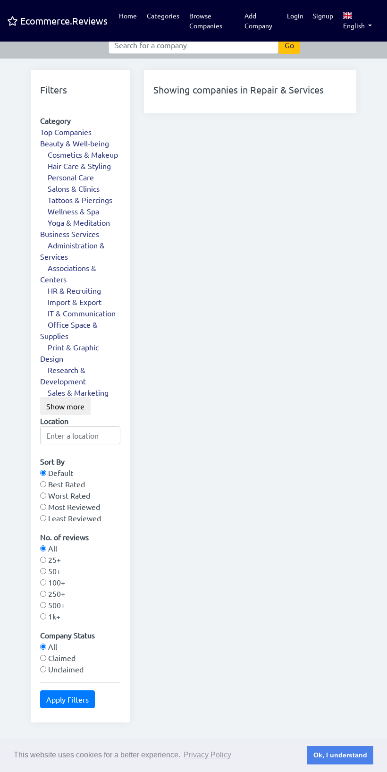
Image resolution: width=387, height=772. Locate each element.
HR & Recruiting (74, 290)
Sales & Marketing (78, 392)
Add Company (258, 20)
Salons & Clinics (74, 188)
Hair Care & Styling (79, 165)
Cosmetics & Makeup (83, 154)
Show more (65, 406)
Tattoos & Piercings (80, 199)
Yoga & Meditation (79, 222)
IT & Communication (82, 313)
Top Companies (66, 131)
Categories (163, 15)
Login (295, 15)
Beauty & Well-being (74, 143)
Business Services (69, 233)
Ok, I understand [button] (340, 755)
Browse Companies (205, 20)
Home (128, 15)
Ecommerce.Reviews (63, 20)
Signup (323, 15)
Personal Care (71, 177)
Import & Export (74, 301)
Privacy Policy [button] (207, 755)
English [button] (354, 25)
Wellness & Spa (73, 211)
